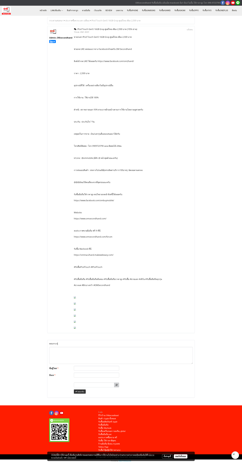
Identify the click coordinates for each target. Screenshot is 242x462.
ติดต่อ (234, 10)
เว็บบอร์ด (98, 10)
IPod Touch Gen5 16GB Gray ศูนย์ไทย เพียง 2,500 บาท (116, 20)
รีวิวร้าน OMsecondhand (108, 415)
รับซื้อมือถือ (103, 425)
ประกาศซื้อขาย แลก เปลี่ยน (77, 20)
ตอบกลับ (80, 391)
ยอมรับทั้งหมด (180, 456)
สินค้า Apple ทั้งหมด (107, 418)
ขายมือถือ (86, 10)
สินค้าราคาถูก (72, 10)
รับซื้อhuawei (165, 10)
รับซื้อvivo (207, 10)
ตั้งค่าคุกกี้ (167, 456)
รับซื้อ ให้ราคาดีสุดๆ (107, 441)
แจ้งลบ (190, 29)
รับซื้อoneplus (221, 10)
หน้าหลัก (43, 10)
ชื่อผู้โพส (53, 368)
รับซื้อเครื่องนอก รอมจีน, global (111, 431)
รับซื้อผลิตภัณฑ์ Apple (107, 422)
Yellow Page (103, 447)
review (108, 10)
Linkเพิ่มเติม (56, 10)
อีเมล (52, 375)
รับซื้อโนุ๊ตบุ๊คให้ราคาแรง (109, 450)
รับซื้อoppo (194, 10)
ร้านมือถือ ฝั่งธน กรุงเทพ (109, 444)
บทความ (119, 10)
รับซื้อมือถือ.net (104, 434)
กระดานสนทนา (56, 20)
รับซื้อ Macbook (104, 428)
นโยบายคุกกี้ (71, 457)
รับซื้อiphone (132, 10)
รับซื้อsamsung (148, 10)
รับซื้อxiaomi (179, 10)
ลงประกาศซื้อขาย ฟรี (107, 437)
